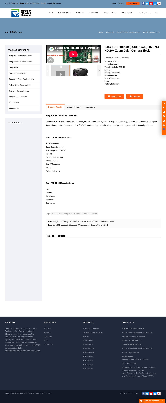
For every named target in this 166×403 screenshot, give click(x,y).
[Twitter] (147, 4)
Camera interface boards (93, 332)
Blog (46, 340)
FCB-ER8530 (57, 214)
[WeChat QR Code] (164, 125)
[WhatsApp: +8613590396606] (164, 116)
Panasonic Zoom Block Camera (21, 79)
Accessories (14, 108)
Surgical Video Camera (18, 97)
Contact (121, 4)
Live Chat (136, 96)
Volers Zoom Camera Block (19, 85)
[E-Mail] (155, 4)
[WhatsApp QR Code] (164, 121)
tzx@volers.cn (133, 352)
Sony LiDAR (13, 67)
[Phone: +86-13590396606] (164, 107)
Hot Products (15, 123)
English (15, 3)
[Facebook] (143, 4)
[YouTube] (151, 4)
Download (48, 336)
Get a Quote (132, 4)
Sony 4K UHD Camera (72, 214)
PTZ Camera (14, 103)
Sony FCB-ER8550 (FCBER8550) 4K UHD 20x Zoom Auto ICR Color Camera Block (83, 222)
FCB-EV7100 (88, 369)
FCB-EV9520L (88, 344)
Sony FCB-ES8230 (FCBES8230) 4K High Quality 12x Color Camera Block (80, 225)
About (114, 4)
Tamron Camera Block (18, 73)
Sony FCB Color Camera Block (20, 56)
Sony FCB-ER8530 (90, 214)
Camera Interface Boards (19, 91)
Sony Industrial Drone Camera (20, 62)
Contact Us (48, 344)
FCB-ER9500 (88, 340)
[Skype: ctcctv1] (164, 112)
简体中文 (8, 3)
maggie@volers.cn (134, 340)
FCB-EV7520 (88, 365)
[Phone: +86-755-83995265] (164, 103)
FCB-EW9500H (88, 348)
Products (47, 332)
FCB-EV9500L (88, 357)
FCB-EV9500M (88, 352)
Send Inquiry (116, 96)
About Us (47, 328)
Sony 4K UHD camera (27, 393)
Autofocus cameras (91, 328)
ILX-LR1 (86, 336)
